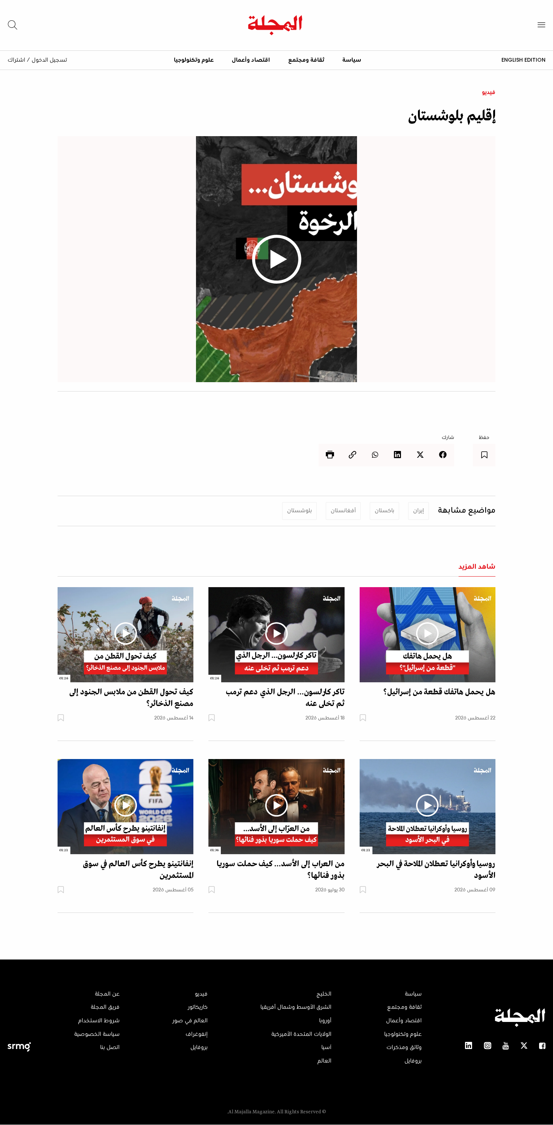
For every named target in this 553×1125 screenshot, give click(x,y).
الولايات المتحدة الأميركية (301, 1034)
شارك (448, 437)
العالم (324, 1061)
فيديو (488, 93)
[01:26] (276, 634)
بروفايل (413, 1061)
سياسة (351, 60)
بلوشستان (299, 511)
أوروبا (325, 1021)
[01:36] (276, 806)
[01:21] (427, 806)
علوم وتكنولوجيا (194, 60)
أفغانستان (343, 511)
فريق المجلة (105, 1007)
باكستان (384, 511)
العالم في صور (190, 1021)
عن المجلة (107, 994)
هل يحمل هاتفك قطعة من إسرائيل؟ (439, 692)
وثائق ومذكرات (404, 1048)
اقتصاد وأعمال (251, 60)
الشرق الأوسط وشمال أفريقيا (295, 1007)
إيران (418, 511)
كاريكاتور (198, 1007)
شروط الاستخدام (99, 1021)
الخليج (323, 994)
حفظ (484, 437)
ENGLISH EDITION (523, 60)
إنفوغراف (196, 1034)
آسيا (326, 1048)
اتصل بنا (110, 1048)
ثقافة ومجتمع (306, 60)
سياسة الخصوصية (97, 1034)
